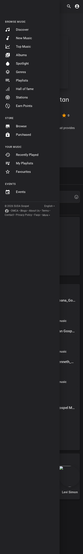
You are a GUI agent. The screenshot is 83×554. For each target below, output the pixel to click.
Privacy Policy (24, 214)
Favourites (23, 172)
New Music (24, 38)
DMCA (14, 210)
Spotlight (22, 63)
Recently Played (27, 155)
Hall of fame (25, 89)
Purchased (23, 135)
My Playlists (24, 163)
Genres (21, 72)
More (45, 215)
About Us (34, 210)
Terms (45, 210)
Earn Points (24, 106)
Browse (21, 126)
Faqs (37, 214)
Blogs (23, 210)
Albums (21, 55)
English (48, 206)
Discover (22, 30)
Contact (9, 214)
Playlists (22, 80)
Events (21, 192)
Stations (22, 97)
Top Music (23, 46)
